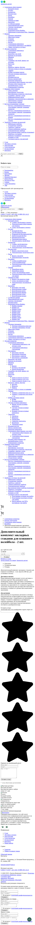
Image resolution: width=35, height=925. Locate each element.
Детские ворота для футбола (21, 241)
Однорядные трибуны (15, 125)
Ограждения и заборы (15, 102)
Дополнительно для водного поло (23, 252)
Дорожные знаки (17, 424)
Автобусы (15, 416)
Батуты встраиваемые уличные (14, 104)
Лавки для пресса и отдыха (16, 47)
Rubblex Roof (16, 316)
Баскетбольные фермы (19, 292)
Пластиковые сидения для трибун (22, 496)
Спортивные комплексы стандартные (19, 348)
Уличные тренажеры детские (21, 327)
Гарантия (7, 849)
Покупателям (8, 145)
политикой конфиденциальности (21, 895)
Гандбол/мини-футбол (19, 232)
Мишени (11, 57)
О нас (6, 142)
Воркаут (7, 34)
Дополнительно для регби (20, 257)
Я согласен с (7, 895)
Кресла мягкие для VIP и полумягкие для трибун (20, 502)
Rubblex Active (16, 309)
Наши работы (8, 843)
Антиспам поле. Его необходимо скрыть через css (16, 609)
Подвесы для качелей (18, 367)
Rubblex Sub (16, 319)
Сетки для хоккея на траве (20, 281)
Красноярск (8, 173)
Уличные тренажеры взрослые (21, 326)
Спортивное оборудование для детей (20, 82)
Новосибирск (8, 178)
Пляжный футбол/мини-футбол (22, 234)
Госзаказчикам (9, 149)
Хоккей (10, 19)
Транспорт (11, 75)
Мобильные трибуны (15, 124)
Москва (17, 159)
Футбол (10, 10)
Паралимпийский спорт (16, 25)
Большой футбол (17, 231)
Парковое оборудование (12, 89)
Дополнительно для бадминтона (22, 247)
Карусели (11, 64)
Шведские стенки (14, 37)
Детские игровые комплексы (17, 74)
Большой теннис (13, 9)
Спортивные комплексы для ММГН (19, 45)
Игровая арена (12, 29)
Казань (6, 172)
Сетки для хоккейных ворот (21, 272)
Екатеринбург (8, 170)
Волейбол (11, 17)
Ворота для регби (17, 256)
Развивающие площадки (16, 87)
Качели (10, 59)
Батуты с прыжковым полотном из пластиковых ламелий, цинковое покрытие (19, 107)
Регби (10, 15)
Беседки (14, 384)
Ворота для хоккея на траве (20, 279)
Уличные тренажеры (14, 35)
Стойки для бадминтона (19, 244)
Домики (10, 70)
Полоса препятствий (14, 79)
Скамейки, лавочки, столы (16, 95)
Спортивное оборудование (13, 7)
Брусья (10, 42)
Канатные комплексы (15, 80)
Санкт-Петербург (9, 183)
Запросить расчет (6, 4)
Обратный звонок (6, 854)
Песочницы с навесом (19, 356)
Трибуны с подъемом (15, 134)
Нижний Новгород (10, 177)
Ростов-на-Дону (9, 180)
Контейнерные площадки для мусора (20, 94)
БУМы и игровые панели (16, 72)
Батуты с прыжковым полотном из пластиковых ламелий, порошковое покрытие (19, 112)
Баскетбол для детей (14, 54)
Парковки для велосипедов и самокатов (21, 99)
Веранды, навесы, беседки (16, 67)
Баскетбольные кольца (19, 296)
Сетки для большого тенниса (21, 227)
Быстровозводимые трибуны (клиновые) (21, 132)
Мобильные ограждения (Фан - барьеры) (21, 32)
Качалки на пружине (14, 55)
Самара (6, 182)
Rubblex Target (16, 317)
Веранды (15, 386)
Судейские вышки (14, 24)
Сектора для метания (15, 27)
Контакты (7, 150)
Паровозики (16, 419)
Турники (11, 39)
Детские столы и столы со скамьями (19, 69)
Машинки (15, 417)
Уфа (5, 185)
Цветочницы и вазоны (15, 100)
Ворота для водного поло (20, 251)
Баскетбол (11, 22)
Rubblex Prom (16, 314)
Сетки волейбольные (18, 262)
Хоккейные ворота (18, 271)
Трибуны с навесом (14, 127)
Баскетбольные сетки (18, 294)
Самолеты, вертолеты (19, 421)
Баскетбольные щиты (19, 291)
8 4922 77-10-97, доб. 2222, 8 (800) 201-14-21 (15, 214)
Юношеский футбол (18, 237)
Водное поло (12, 14)
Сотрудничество (9, 147)
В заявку (6, 557)
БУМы (14, 399)
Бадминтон (11, 12)
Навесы (14, 387)
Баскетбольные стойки (19, 289)
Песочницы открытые (19, 354)
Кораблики (15, 423)
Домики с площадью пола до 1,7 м (23, 392)
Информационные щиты (16, 97)
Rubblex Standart (17, 306)
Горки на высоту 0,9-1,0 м (20, 379)
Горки (10, 65)
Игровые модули (13, 77)
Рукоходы (11, 40)
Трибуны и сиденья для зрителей (14, 122)
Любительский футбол (19, 236)
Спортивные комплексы (16, 44)
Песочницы (12, 52)
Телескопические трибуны (16, 130)
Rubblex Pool (16, 312)
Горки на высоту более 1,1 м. (21, 381)
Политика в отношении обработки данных (17, 874)
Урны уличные (13, 90)
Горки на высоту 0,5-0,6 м (20, 377)
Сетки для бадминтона (19, 246)
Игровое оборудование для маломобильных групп (16, 84)
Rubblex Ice (15, 307)
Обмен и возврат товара (12, 851)
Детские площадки (10, 49)
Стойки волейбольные (19, 261)
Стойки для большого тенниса (21, 222)
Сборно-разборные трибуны (17, 129)
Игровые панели (17, 401)
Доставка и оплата (10, 144)
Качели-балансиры (18, 369)
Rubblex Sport (16, 311)
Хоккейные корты (17, 269)
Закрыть (3, 881)
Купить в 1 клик (6, 559)
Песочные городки (18, 352)
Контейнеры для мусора (16, 92)
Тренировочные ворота (19, 239)
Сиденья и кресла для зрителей (18, 139)
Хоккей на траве (13, 20)
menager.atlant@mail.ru (8, 864)
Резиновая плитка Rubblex (16, 30)
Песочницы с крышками (20, 357)
